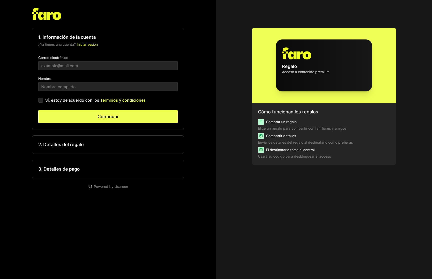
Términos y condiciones (123, 100)
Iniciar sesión (87, 44)
